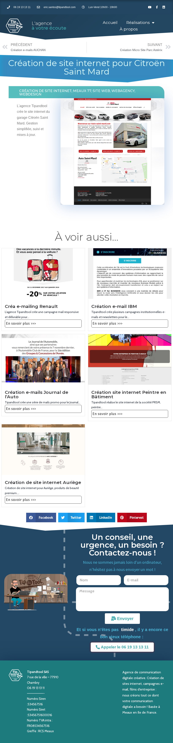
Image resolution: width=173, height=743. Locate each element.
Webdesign (30, 94)
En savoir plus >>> (21, 323)
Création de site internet (45, 91)
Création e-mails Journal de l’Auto (36, 394)
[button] (41, 517)
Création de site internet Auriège (43, 482)
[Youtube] (150, 7)
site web (101, 91)
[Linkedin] (164, 7)
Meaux (127, 712)
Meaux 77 (82, 91)
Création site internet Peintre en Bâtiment (128, 394)
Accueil (110, 22)
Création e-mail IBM (114, 306)
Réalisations (138, 22)
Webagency (123, 91)
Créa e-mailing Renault (31, 306)
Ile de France (147, 712)
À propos (129, 29)
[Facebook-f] (157, 7)
